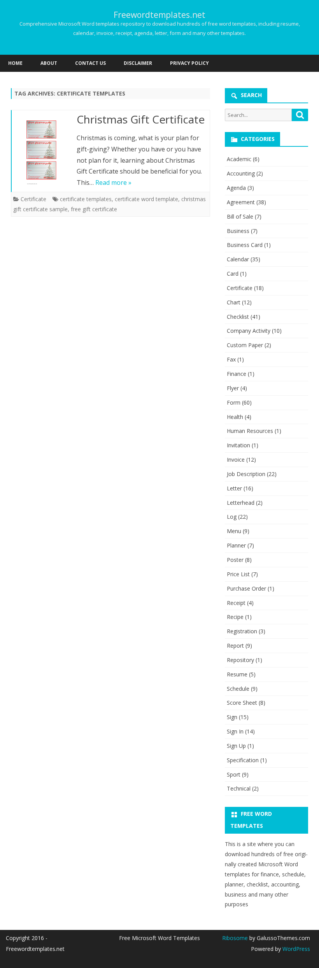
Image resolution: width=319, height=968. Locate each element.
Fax (231, 359)
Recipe (235, 616)
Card (232, 273)
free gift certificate (94, 209)
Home (15, 63)
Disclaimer (138, 63)
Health (235, 417)
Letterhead (240, 502)
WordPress (295, 948)
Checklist (238, 316)
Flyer (233, 388)
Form (233, 402)
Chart (233, 302)
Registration (242, 631)
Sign (232, 717)
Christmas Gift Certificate (141, 119)
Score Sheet (242, 702)
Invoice (236, 459)
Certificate (33, 199)
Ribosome (235, 938)
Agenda (236, 187)
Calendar (238, 259)
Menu (234, 531)
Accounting (241, 173)
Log (232, 516)
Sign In (235, 731)
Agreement (241, 202)
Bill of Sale (240, 216)
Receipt (236, 603)
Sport (233, 774)
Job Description (246, 474)
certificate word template (146, 199)
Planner (236, 545)
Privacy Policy (189, 63)
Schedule (238, 688)
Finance (236, 373)
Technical (239, 788)
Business (238, 231)
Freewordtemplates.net (159, 15)
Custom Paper (245, 345)
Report (235, 645)
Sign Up (236, 745)
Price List (238, 574)
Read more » (113, 182)
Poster (235, 559)
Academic (239, 159)
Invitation (238, 445)
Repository (240, 660)
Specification (243, 760)
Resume (237, 674)
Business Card (245, 245)
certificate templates (86, 199)
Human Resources (250, 430)
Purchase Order (246, 588)
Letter (234, 488)
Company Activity (248, 330)
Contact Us (90, 63)
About (48, 63)
